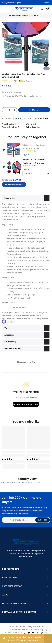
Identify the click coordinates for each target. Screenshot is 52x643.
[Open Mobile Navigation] (5, 9)
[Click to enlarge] (46, 64)
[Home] (4, 15)
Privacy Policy (37, 629)
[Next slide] (46, 47)
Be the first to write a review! (26, 404)
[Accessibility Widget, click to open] (4, 321)
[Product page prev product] (41, 15)
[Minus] (4, 110)
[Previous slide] (5, 47)
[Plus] (14, 110)
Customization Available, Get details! (35, 3)
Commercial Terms (19, 629)
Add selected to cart (14, 184)
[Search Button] (42, 9)
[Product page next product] (48, 15)
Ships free (43, 118)
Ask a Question (33, 127)
